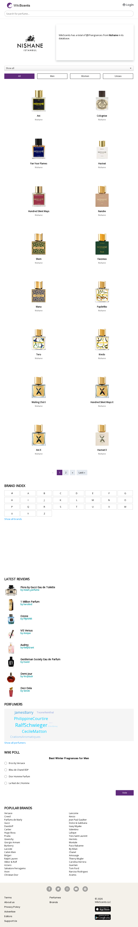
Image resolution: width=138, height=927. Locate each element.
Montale (73, 842)
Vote (124, 792)
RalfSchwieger (31, 725)
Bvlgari (7, 855)
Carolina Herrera (77, 861)
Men (52, 76)
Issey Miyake (75, 826)
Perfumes (55, 897)
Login (129, 5)
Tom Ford (74, 868)
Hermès (73, 839)
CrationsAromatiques (25, 737)
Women (85, 76)
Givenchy (8, 839)
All (19, 76)
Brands (54, 902)
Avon (7, 871)
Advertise (9, 911)
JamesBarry (24, 712)
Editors (8, 916)
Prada (7, 835)
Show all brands (13, 519)
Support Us (10, 921)
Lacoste (8, 848)
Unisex (118, 76)
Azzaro (8, 865)
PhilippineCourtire (31, 718)
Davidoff (8, 826)
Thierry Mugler (76, 858)
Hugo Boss (9, 832)
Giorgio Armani (12, 842)
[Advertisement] (31, 537)
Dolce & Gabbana (78, 823)
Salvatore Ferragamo (15, 868)
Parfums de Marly (13, 819)
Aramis (72, 874)
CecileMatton (34, 731)
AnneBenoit (50, 722)
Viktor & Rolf (10, 861)
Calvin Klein (10, 852)
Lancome (73, 813)
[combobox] (69, 68)
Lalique (72, 832)
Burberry (8, 845)
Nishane (39, 119)
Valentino (74, 829)
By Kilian (73, 848)
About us (9, 902)
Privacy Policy (12, 907)
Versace (8, 813)
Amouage (74, 855)
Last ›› (82, 472)
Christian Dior (11, 874)
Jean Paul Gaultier (78, 819)
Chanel (72, 852)
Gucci (7, 823)
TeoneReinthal (45, 712)
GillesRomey (53, 726)
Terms (8, 897)
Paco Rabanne (76, 845)
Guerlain (73, 865)
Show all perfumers (15, 742)
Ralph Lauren (11, 858)
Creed (7, 816)
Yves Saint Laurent (78, 835)
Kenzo (72, 816)
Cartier (7, 829)
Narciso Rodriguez (78, 871)
